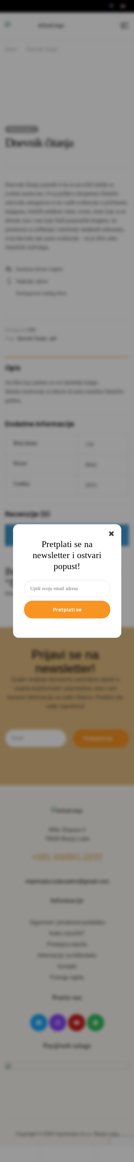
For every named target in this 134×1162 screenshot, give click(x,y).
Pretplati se (67, 609)
